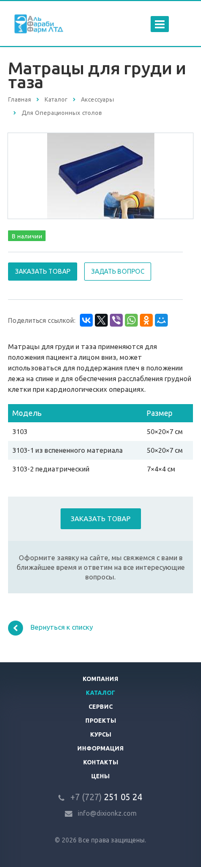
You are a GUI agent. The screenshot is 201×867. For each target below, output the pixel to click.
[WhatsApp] (131, 320)
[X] (101, 320)
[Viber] (116, 320)
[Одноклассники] (146, 320)
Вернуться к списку (62, 627)
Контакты (100, 762)
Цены (100, 776)
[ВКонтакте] (86, 320)
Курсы (100, 734)
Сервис (100, 706)
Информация (100, 748)
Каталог (100, 693)
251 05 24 (106, 797)
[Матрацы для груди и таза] (100, 175)
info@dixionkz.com (107, 813)
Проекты (100, 720)
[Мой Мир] (161, 320)
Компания (100, 679)
